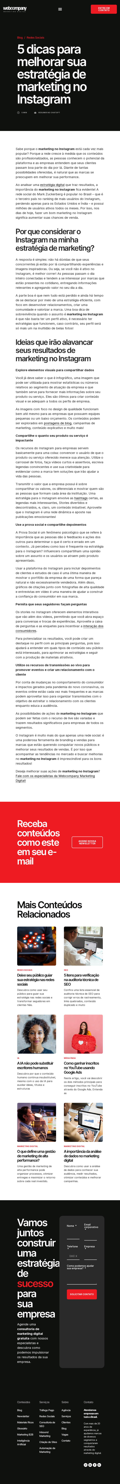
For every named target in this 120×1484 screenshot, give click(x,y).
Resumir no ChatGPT (49, 112)
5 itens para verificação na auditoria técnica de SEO (81, 980)
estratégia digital (52, 185)
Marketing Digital (27, 1146)
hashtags (81, 498)
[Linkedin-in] (90, 1465)
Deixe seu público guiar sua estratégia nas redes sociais (35, 980)
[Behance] (99, 1465)
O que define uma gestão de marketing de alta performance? (36, 1156)
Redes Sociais (35, 37)
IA (18, 1058)
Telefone (72, 1246)
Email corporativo (91, 1226)
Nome (71, 1226)
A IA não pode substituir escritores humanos (35, 1065)
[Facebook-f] (95, 1465)
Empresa (89, 1246)
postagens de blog (57, 423)
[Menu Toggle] (60, 9)
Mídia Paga (70, 1058)
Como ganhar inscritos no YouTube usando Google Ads (81, 1068)
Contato (88, 1402)
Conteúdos (23, 1402)
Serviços (44, 1402)
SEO (66, 970)
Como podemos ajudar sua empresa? (80, 1267)
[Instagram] (86, 1465)
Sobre (65, 1402)
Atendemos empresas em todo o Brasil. (91, 1413)
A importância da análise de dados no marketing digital (82, 1156)
